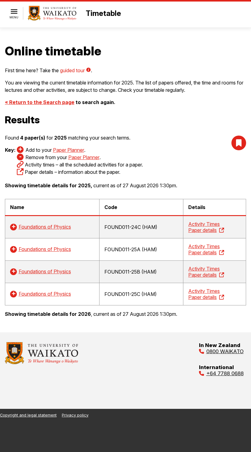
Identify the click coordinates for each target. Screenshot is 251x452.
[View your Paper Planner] (238, 143)
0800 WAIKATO (225, 351)
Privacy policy (75, 415)
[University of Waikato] (41, 362)
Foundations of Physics (45, 227)
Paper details (202, 230)
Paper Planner (68, 150)
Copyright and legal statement (28, 415)
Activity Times (204, 224)
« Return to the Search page (39, 102)
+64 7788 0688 (225, 373)
